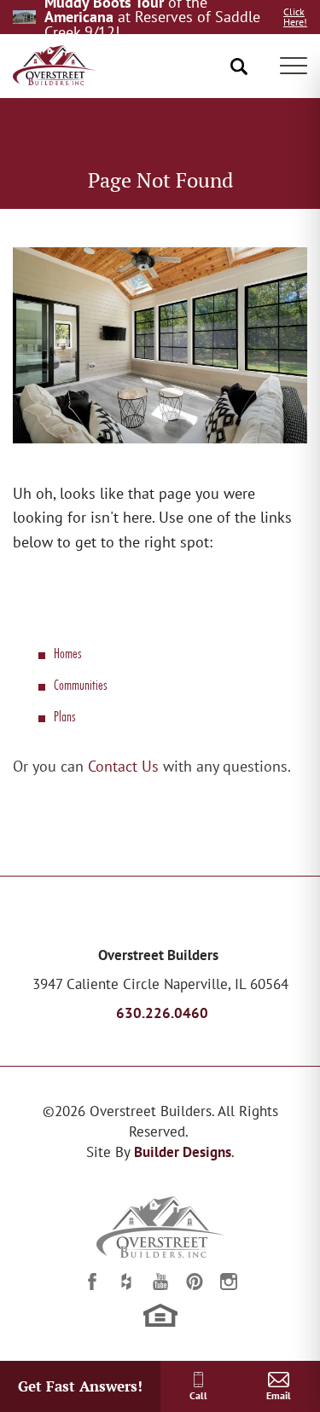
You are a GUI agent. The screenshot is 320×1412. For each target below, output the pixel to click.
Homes (67, 653)
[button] (239, 66)
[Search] (239, 66)
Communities (80, 684)
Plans (64, 716)
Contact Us (123, 766)
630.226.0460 (162, 1013)
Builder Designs (182, 1152)
